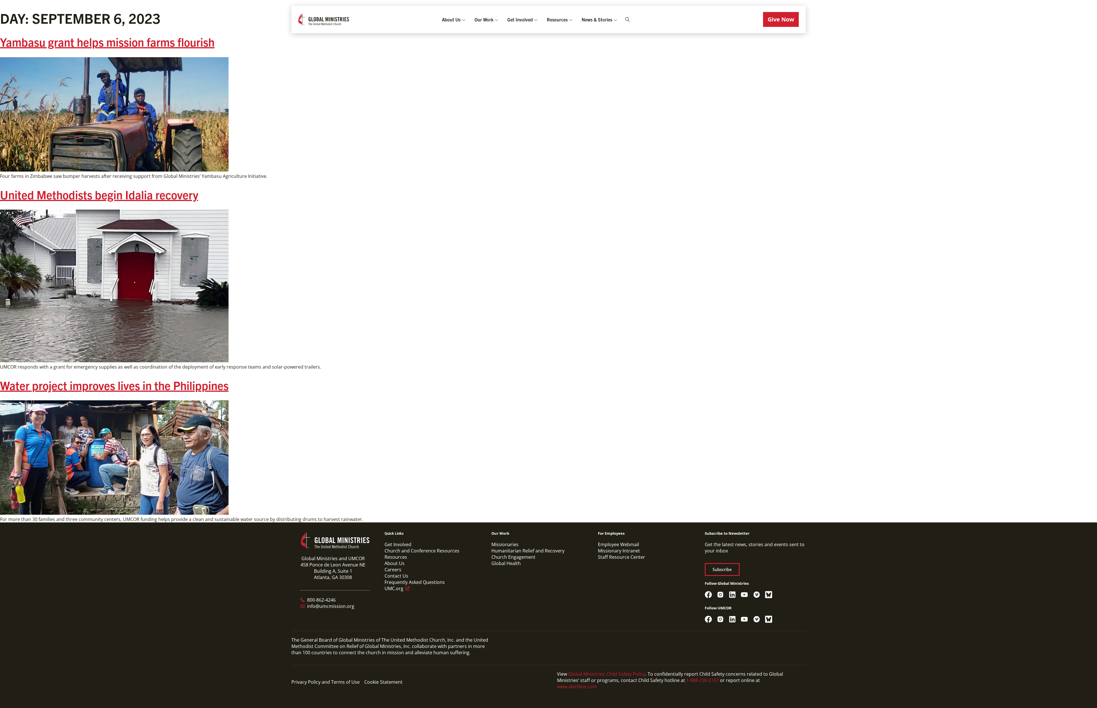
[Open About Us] (463, 19)
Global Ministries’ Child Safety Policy (606, 674)
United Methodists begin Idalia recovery (99, 194)
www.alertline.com (577, 686)
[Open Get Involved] (536, 19)
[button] (781, 19)
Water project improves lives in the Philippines (114, 385)
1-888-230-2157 (702, 680)
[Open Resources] (570, 19)
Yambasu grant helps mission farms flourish (107, 42)
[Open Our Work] (496, 19)
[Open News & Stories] (615, 19)
